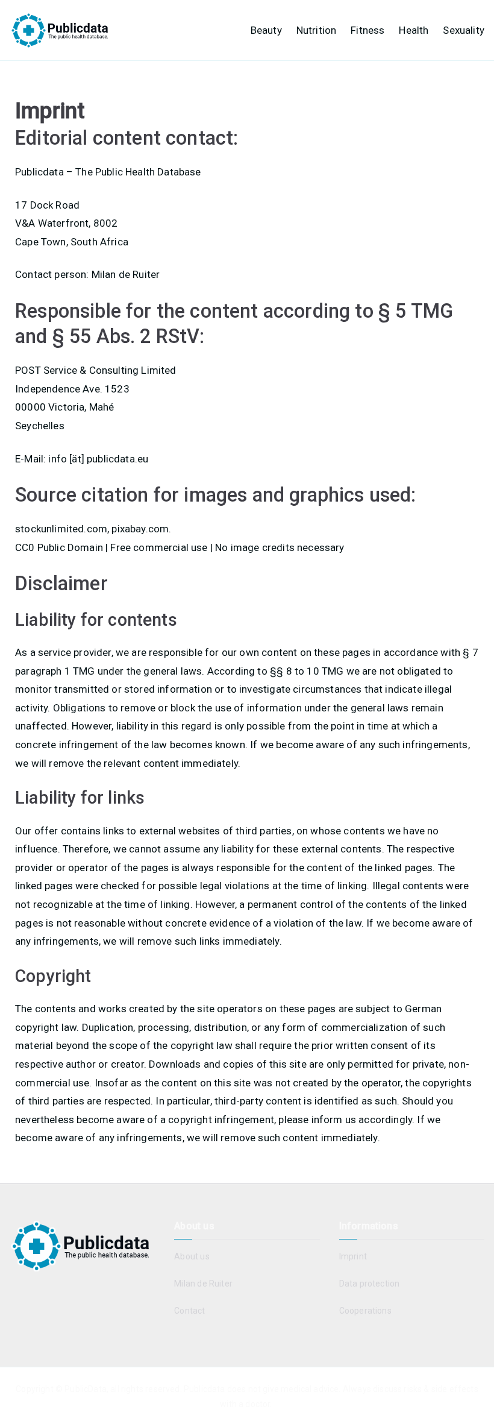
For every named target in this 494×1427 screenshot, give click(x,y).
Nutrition (316, 30)
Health (413, 30)
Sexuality (463, 30)
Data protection (369, 1283)
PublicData (85, 1389)
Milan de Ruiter (203, 1283)
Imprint (353, 1256)
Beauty (266, 30)
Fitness (367, 30)
